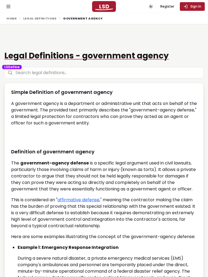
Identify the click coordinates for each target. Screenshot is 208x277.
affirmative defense (78, 200)
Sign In (195, 6)
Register (167, 6)
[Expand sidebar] (8, 6)
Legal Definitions (40, 18)
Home (11, 18)
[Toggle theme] (151, 6)
